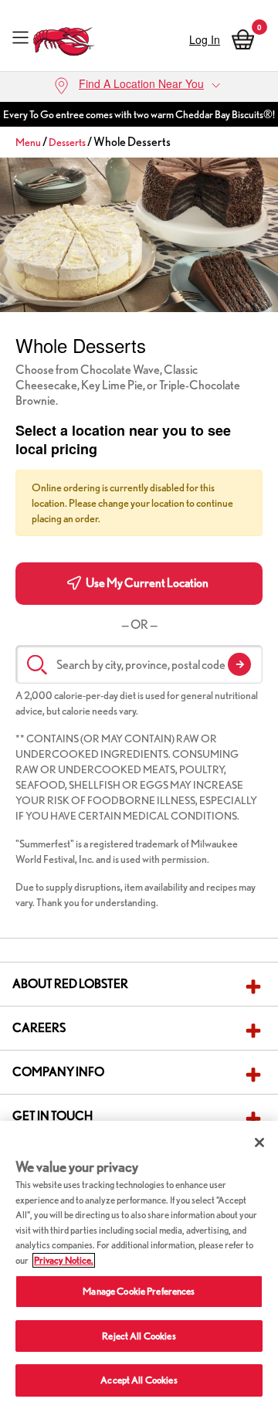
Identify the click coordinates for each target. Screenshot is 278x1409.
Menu (28, 142)
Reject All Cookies (138, 1336)
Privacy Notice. (63, 1260)
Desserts (67, 142)
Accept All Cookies (138, 1380)
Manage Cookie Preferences (139, 1291)
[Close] (259, 1142)
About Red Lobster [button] (70, 983)
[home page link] (64, 37)
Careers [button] (39, 1027)
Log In (204, 39)
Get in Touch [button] (52, 1116)
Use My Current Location (146, 582)
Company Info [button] (58, 1071)
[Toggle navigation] (20, 37)
